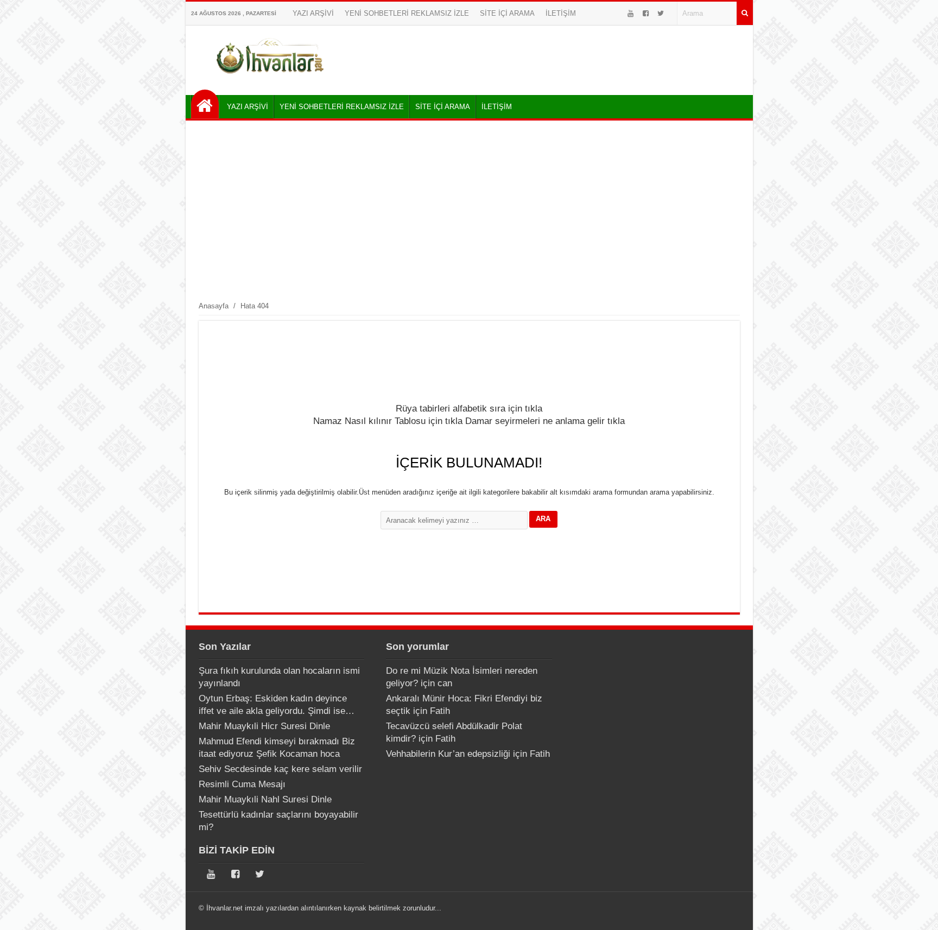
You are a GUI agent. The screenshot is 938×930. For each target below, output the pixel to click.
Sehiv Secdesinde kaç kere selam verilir (280, 769)
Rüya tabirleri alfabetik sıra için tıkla (469, 408)
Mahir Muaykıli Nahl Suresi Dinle (265, 799)
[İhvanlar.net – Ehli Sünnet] (271, 78)
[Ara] (745, 13)
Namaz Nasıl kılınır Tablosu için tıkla (387, 421)
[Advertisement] (469, 210)
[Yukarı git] (916, 911)
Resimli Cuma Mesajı (242, 784)
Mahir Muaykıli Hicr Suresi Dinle (264, 726)
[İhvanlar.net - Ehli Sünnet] (205, 104)
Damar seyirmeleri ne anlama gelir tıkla (545, 421)
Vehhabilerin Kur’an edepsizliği (448, 754)
